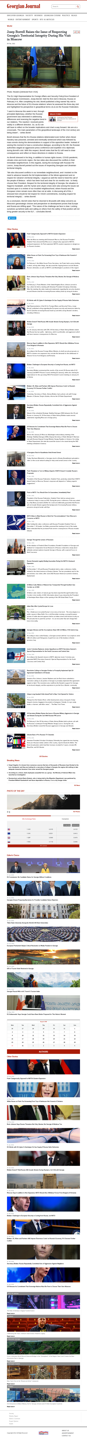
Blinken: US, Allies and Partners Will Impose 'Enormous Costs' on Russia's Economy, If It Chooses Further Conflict (51, 387)
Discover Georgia (15, 15)
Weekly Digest (13, 1416)
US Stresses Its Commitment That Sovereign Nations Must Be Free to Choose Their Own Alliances (52, 428)
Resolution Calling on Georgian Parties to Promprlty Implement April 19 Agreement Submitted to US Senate (50, 672)
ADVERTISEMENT (68, 1433)
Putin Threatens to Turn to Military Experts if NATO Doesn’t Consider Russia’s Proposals (52, 472)
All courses (43, 846)
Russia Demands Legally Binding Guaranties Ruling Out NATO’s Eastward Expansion (51, 562)
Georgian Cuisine (52, 15)
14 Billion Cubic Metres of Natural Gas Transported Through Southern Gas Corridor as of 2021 (51, 586)
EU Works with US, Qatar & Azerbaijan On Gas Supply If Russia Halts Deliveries (53, 300)
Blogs (74, 15)
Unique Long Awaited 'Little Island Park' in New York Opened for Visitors (50, 694)
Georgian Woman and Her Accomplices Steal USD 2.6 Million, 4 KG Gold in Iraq (52, 630)
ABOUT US (65, 1430)
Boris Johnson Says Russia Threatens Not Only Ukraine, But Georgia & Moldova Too (53, 278)
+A (78, 32)
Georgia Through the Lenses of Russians (40, 540)
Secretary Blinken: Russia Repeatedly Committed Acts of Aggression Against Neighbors (52, 406)
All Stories (43, 756)
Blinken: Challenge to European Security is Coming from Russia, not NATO (51, 364)
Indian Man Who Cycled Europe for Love (40, 606)
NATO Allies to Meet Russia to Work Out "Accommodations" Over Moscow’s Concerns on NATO (52, 517)
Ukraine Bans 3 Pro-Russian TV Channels (40, 735)
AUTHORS (43, 1051)
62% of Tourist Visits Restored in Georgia (20, 968)
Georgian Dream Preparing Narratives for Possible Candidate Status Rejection (32, 900)
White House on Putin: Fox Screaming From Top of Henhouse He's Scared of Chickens (51, 256)
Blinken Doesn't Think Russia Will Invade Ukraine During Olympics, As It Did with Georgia (53, 323)
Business (38, 15)
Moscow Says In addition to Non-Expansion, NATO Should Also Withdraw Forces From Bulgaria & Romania (53, 344)
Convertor (65, 819)
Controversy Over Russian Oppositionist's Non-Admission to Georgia (66, 119)
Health (11, 1424)
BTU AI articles (47, 19)
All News (77, 785)
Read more (75, 249)
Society (29, 15)
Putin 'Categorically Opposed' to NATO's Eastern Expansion (46, 234)
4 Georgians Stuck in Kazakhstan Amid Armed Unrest (44, 452)
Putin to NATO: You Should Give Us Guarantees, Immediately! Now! (48, 492)
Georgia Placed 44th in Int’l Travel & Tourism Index (23, 991)
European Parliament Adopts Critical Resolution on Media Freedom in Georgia (32, 946)
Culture (10, 1316)
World (11, 19)
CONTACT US (66, 1436)
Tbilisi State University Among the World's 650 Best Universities (27, 923)
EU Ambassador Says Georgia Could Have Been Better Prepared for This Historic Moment (36, 1014)
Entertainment (23, 19)
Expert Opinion (13, 1421)
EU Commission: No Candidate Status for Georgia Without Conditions (29, 877)
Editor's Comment (14, 1418)
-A (75, 32)
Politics (66, 15)
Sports (35, 19)
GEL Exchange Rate (29, 819)
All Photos (76, 811)
